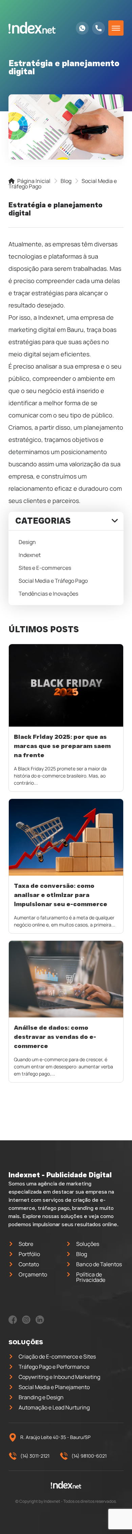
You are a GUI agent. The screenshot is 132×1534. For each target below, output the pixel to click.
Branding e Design (41, 1397)
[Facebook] (12, 1322)
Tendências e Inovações (48, 593)
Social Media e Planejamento (54, 1387)
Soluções (87, 1244)
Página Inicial (33, 181)
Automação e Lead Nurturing (54, 1407)
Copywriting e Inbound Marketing (59, 1377)
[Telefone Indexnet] (98, 28)
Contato (29, 1264)
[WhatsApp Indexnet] (82, 28)
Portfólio (29, 1254)
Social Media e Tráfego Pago (53, 580)
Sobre (26, 1244)
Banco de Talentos (99, 1264)
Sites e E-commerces (45, 568)
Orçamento (33, 1274)
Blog (66, 181)
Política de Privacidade (90, 1277)
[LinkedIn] (40, 1322)
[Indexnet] (32, 28)
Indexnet (30, 555)
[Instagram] (26, 1322)
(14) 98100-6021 (89, 1456)
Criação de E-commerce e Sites (57, 1356)
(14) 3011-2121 (34, 1456)
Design (27, 542)
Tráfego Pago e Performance (54, 1366)
